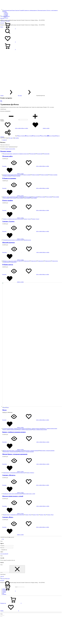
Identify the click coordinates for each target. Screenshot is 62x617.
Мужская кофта (7, 156)
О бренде (6, 14)
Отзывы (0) (4, 139)
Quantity (2, 119)
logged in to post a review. (10, 148)
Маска (4, 410)
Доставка (4, 592)
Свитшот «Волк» (7, 517)
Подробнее (4, 252)
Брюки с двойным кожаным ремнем (14, 432)
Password (2, 547)
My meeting (16, 137)
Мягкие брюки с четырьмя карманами (14, 454)
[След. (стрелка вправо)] (1, 616)
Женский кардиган (8, 242)
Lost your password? (4, 553)
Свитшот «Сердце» (8, 221)
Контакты (6, 17)
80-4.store (2, 18)
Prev (1, 100)
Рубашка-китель (7, 264)
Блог (5, 16)
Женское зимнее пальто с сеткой (12, 496)
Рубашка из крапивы (9, 178)
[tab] (32, 139)
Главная (5, 12)
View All (2, 576)
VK (3, 539)
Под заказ (6, 13)
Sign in (2, 551)
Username (2, 545)
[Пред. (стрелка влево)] (0, 616)
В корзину (2, 120)
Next (1, 101)
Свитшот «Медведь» (9, 475)
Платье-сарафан (7, 200)
